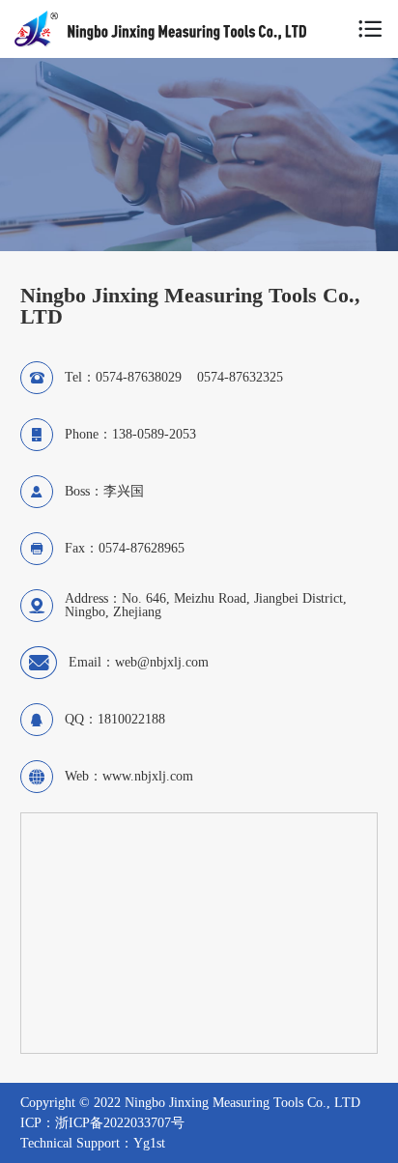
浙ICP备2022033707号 (120, 1123)
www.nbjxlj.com (147, 776)
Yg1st (149, 1143)
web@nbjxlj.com (162, 662)
